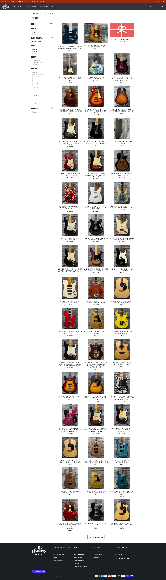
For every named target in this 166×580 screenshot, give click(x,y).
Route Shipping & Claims (79, 554)
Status (34, 28)
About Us (13, 2)
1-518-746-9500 (5, 2)
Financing (27, 2)
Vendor (34, 68)
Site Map (96, 557)
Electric (35, 53)
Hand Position (37, 38)
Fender (35, 92)
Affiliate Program (98, 554)
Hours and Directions (58, 560)
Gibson (35, 100)
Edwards (35, 84)
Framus (35, 94)
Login (157, 2)
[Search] (162, 7)
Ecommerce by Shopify (55, 576)
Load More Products (96, 537)
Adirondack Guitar (38, 74)
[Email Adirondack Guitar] (116, 559)
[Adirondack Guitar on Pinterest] (125, 559)
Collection (36, 108)
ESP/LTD (35, 88)
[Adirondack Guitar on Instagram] (122, 559)
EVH (34, 90)
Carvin (35, 82)
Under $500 (36, 60)
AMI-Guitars (36, 76)
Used (34, 32)
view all (51, 23)
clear (52, 37)
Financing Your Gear (99, 551)
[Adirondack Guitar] (5, 6)
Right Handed (37, 41)
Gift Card (35, 102)
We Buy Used (40, 2)
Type (33, 45)
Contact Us (20, 2)
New (34, 34)
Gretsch (35, 104)
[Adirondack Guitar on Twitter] (128, 559)
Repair (33, 2)
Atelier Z (35, 78)
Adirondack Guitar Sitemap (80, 566)
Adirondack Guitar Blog (58, 554)
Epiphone (35, 86)
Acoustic (35, 49)
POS (46, 576)
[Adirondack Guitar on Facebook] (119, 559)
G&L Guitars (36, 96)
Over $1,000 (36, 64)
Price (33, 57)
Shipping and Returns (78, 551)
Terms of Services (77, 557)
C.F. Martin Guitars (38, 80)
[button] (14, 7)
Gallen (35, 98)
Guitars (35, 112)
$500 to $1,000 (37, 62)
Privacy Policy (76, 563)
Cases (35, 51)
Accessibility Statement (79, 560)
